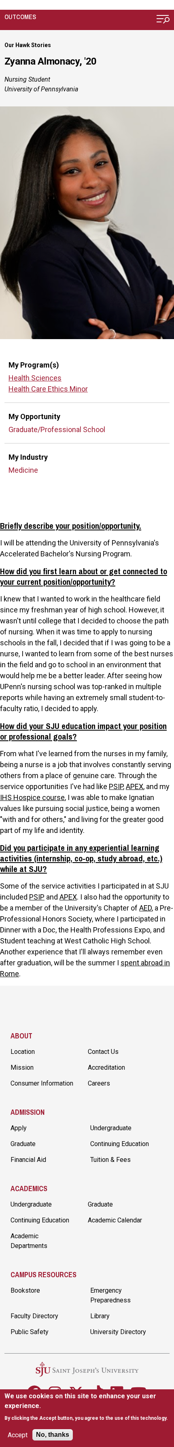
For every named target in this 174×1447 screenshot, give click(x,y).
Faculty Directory (34, 1316)
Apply (19, 1128)
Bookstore (25, 1290)
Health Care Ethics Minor (48, 389)
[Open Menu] (163, 20)
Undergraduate (111, 1128)
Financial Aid (28, 1160)
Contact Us (103, 1052)
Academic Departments (29, 1241)
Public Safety (30, 1332)
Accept (18, 1435)
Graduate (23, 1144)
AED (145, 908)
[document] (87, 1407)
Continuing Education (119, 1144)
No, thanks (52, 1434)
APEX (134, 786)
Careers (99, 1083)
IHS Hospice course (32, 797)
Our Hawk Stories (27, 45)
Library (100, 1316)
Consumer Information (42, 1083)
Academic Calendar (115, 1220)
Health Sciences (35, 378)
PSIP (116, 786)
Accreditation (106, 1067)
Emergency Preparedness (110, 1295)
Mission (22, 1067)
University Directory (118, 1332)
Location (23, 1052)
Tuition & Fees (110, 1160)
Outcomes (20, 16)
